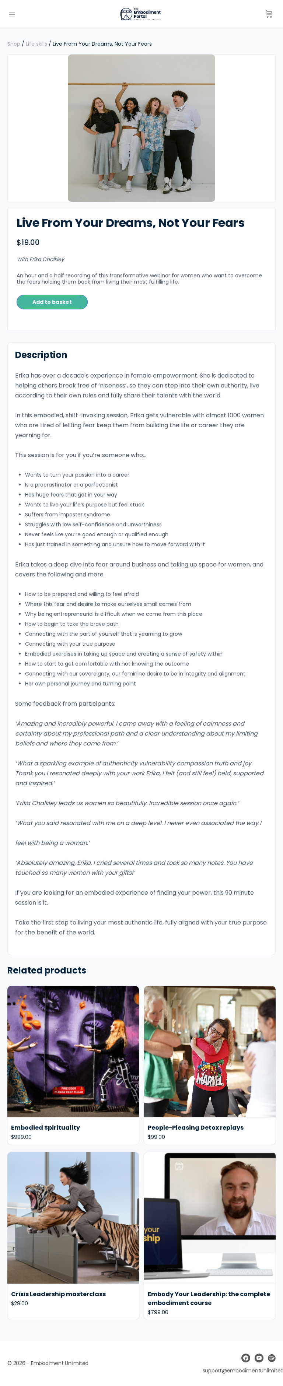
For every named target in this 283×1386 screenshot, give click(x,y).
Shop (13, 44)
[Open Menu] (11, 13)
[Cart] (269, 14)
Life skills (36, 44)
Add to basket (52, 302)
